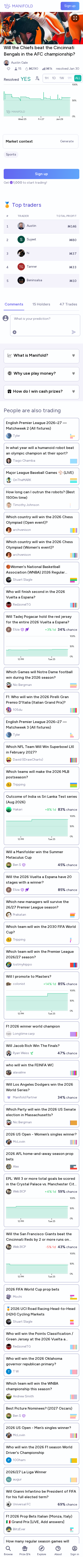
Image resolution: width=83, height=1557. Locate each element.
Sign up (70, 6)
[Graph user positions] (37, 78)
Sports (11, 154)
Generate (67, 141)
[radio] (46, 78)
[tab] (14, 304)
